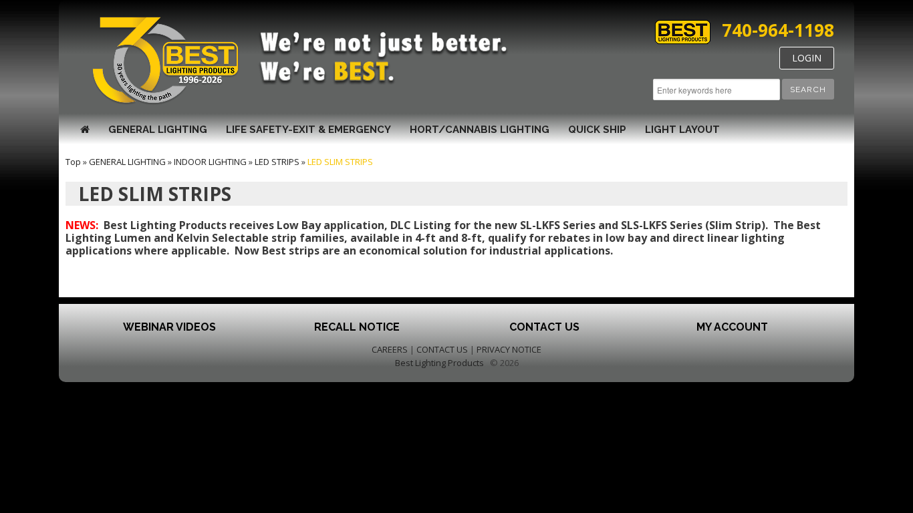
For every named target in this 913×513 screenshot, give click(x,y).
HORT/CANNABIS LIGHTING (479, 130)
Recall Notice (357, 327)
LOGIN (806, 57)
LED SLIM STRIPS (340, 162)
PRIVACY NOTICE (509, 349)
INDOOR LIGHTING (210, 162)
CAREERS (390, 349)
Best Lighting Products (439, 363)
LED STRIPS (277, 162)
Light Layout (682, 130)
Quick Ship (597, 130)
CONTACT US (442, 349)
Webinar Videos (169, 327)
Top (73, 162)
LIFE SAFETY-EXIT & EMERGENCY (308, 130)
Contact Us (544, 327)
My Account (732, 327)
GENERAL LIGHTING (157, 130)
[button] (808, 89)
